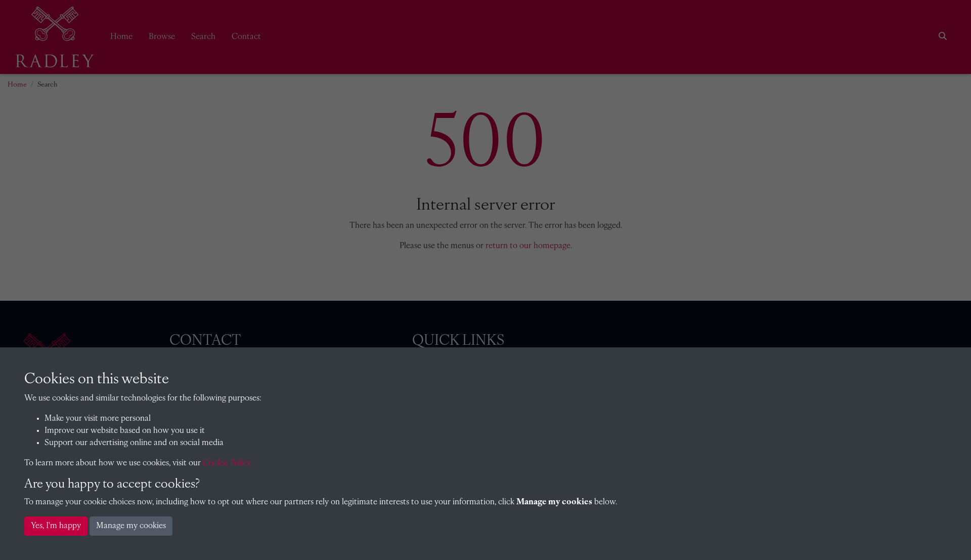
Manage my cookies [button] (131, 526)
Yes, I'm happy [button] (56, 526)
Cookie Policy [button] (227, 463)
